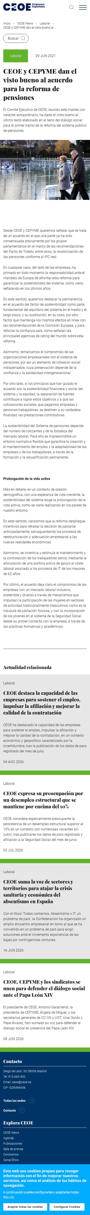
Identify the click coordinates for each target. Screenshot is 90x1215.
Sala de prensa (13, 1149)
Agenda (8, 1138)
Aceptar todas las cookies (25, 1206)
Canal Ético (11, 1160)
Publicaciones (12, 1143)
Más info (8, 1197)
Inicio (6, 23)
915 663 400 (16, 1076)
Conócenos (11, 1154)
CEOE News (25, 23)
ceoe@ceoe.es (21, 1082)
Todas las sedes (14, 1100)
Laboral (45, 23)
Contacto (9, 1110)
